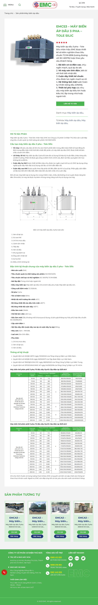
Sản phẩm (20, 13)
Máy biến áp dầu (32, 13)
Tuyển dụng (80, 7)
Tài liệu (72, 7)
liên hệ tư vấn (70, 104)
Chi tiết (14, 532)
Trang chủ (8, 13)
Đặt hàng (14, 536)
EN (83, 3)
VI (80, 3)
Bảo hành (90, 7)
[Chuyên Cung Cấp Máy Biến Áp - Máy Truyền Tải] (45, 5)
